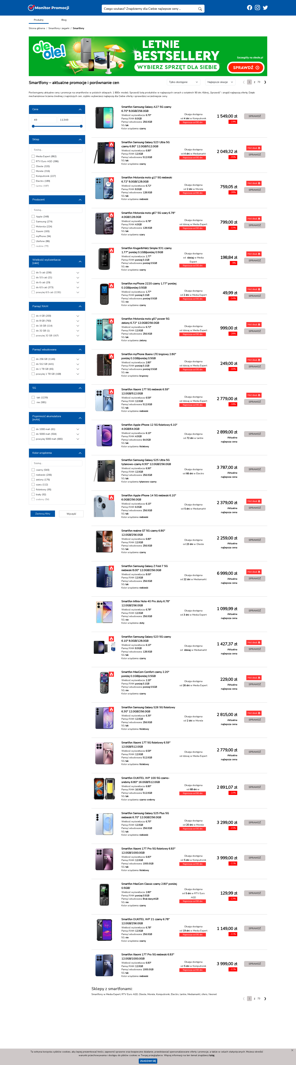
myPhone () (43, 236)
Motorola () (44, 226)
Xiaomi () (43, 231)
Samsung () (44, 221)
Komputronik (163, 994)
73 (258, 82)
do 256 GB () (45, 359)
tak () (42, 397)
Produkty (39, 20)
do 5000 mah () (46, 434)
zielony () (43, 479)
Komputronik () (46, 176)
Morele (151, 994)
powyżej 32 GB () (47, 335)
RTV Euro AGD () (47, 161)
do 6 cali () (43, 282)
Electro (175, 994)
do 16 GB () (44, 325)
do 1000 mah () (45, 429)
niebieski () (44, 474)
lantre (183, 994)
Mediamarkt (194, 994)
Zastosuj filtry (42, 513)
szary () (42, 484)
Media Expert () (46, 156)
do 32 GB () (43, 330)
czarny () (42, 470)
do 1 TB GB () (44, 369)
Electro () (43, 181)
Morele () (43, 171)
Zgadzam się (148, 1061)
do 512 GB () (45, 364)
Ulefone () (43, 241)
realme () (42, 246)
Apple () (42, 216)
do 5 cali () (44, 272)
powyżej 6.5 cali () (48, 292)
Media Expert (113, 994)
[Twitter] (265, 8)
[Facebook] (250, 8)
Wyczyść (71, 513)
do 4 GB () (43, 315)
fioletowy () (43, 489)
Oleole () (43, 166)
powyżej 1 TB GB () (48, 374)
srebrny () (42, 499)
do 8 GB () (43, 320)
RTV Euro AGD (130, 994)
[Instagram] (257, 8)
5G (34, 388)
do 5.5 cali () (44, 277)
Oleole (142, 994)
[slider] (33, 126)
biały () (41, 494)
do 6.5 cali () (44, 287)
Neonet (213, 994)
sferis (204, 994)
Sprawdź (255, 116)
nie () (41, 402)
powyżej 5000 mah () (49, 439)
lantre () (42, 186)
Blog (63, 20)
